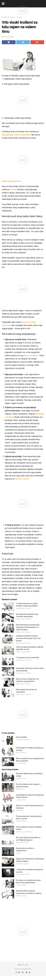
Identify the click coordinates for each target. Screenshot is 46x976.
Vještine (19, 17)
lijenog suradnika (31, 355)
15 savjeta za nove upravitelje (27, 658)
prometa (13, 189)
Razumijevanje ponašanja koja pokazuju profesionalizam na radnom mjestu (27, 627)
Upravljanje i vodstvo (8, 17)
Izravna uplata (21, 737)
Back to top (23, 965)
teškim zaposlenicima (11, 181)
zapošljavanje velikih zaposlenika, (16, 135)
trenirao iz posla (22, 479)
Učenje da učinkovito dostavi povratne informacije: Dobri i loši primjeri (28, 638)
